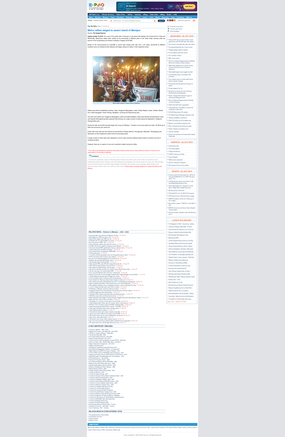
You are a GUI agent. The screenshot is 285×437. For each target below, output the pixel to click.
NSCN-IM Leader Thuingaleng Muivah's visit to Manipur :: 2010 (106, 356)
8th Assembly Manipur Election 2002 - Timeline (102, 404)
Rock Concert (97, 430)
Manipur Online (93, 420)
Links (151, 17)
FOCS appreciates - (98, 253)
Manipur (105, 17)
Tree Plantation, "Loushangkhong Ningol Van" (181, 254)
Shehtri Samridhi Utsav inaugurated (178, 105)
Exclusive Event (141, 427)
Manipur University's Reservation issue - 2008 (102, 363)
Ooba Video (154, 14)
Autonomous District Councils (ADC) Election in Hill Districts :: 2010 (108, 354)
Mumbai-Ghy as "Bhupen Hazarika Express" (181, 285)
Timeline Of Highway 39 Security (98, 401)
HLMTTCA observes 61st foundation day (180, 120)
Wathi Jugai (117, 430)
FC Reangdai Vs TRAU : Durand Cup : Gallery (181, 224)
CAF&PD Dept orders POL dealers (178, 112)
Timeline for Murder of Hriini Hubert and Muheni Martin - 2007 (106, 376)
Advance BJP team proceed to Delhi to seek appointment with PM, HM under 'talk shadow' (181, 40)
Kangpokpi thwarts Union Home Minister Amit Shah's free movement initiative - (114, 290)
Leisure (144, 17)
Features (129, 17)
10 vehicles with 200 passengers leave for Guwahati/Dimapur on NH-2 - (112, 255)
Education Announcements (123, 427)
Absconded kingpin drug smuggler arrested (180, 72)
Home (99, 26)
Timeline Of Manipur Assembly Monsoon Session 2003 (104, 393)
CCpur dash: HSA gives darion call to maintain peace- (107, 308)
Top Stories (109, 430)
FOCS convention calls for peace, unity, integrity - (106, 257)
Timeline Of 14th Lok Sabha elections (99, 388)
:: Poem (174, 279)
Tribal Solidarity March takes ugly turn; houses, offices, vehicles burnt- (112, 303)
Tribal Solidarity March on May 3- (102, 310)
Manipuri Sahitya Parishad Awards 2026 (180, 232)
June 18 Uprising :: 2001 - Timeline (99, 408)
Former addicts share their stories (178, 52)
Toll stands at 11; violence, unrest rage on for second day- (108, 301)
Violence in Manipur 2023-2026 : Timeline (180, 227)
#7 (177, 268)
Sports (90, 430)
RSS (103, 430)
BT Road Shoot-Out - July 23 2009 (98, 358)
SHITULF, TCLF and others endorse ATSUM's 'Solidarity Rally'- (110, 305)
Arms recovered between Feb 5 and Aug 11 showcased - (108, 273)
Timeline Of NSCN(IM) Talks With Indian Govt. (102, 399)
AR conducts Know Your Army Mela (179, 165)
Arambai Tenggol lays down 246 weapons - (104, 292)
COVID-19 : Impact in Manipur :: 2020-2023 (101, 333)
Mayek (157, 17)
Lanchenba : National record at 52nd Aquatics (181, 296)
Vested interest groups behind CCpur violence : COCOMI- (108, 306)
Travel (113, 17)
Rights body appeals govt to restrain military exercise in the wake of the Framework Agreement (181, 67)
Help (125, 435)
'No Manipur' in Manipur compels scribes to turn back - (107, 289)
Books (169, 14)
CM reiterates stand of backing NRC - (103, 262)
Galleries (137, 17)
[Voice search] (154, 21)
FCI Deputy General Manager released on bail (181, 115)
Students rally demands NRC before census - (105, 260)
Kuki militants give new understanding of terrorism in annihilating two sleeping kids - (115, 281)
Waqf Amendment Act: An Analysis (178, 290)
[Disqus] (126, 199)
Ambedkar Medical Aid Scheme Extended (180, 243)
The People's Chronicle (95, 416)
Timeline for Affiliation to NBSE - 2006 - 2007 (101, 379)
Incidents (162, 427)
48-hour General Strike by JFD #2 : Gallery (180, 246)
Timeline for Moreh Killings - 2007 (98, 374)
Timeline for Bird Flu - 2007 (96, 372)
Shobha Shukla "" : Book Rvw (181, 257)
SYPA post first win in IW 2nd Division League (181, 196)
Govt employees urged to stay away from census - (106, 244)
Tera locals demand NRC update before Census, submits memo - (110, 248)
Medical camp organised (175, 160)
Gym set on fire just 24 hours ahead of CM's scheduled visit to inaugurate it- (113, 321)
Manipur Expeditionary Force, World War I (180, 288)
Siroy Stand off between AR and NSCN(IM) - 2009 (103, 361)
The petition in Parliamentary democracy (180, 299)
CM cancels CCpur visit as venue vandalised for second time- (109, 315)
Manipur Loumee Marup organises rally (179, 123)
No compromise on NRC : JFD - (101, 242)
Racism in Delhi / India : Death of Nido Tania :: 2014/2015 (105, 342)
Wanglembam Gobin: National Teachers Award (182, 277)
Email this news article (176, 26)
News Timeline (182, 427)
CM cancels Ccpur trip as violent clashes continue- (106, 319)
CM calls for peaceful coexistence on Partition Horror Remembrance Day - (113, 269)
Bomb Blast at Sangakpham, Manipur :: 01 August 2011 (104, 349)
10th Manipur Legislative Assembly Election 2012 (103, 347)
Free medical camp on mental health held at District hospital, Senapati (181, 80)
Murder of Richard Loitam (96, 345)
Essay (133, 427)
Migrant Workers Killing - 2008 (97, 369)
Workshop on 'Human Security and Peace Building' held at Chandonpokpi (180, 92)
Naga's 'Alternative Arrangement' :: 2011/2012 (101, 344)
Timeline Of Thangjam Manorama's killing (101, 386)
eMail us (189, 17)
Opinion (195, 427)
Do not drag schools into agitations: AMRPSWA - (106, 251)
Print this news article (176, 29)
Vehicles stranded (174, 131)
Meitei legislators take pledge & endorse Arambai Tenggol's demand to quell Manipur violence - (119, 297)
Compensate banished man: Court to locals (180, 47)
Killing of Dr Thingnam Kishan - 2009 (99, 360)
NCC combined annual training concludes (180, 126)
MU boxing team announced (176, 190)
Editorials (111, 427)
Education (120, 17)
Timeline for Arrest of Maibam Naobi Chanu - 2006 (103, 383)
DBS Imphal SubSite (93, 427)
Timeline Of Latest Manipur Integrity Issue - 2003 (102, 392)
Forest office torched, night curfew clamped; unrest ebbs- (108, 312)
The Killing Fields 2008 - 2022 (97, 335)
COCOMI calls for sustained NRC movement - (105, 241)
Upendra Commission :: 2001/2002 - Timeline (101, 406)
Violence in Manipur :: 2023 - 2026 (98, 329)
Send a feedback (174, 31)
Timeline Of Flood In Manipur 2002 (98, 402)
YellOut (129, 14)
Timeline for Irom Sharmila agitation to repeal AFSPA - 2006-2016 (107, 340)
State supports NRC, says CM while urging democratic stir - (109, 264)
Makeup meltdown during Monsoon (178, 260)
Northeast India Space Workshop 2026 (179, 274)
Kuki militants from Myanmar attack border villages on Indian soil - (111, 280)
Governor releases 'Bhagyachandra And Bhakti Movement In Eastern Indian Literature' (182, 62)
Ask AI (161, 21)
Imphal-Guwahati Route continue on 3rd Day (181, 240)
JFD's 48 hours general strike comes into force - (106, 265)
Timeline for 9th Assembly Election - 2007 (101, 377)
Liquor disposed (173, 157)
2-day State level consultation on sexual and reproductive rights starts (181, 108)
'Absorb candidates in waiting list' (178, 118)
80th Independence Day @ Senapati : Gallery (181, 293)
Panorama (165, 17)
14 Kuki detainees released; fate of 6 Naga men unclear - (108, 276)
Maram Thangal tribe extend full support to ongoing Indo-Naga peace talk (180, 96)
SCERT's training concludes (176, 154)
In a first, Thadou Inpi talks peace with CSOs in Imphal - (108, 287)
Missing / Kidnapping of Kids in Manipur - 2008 (102, 367)
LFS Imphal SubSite (171, 427)
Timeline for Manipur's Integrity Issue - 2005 (101, 385)
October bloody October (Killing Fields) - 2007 (102, 370)
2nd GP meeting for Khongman (177, 162)
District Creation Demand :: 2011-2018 (99, 338)
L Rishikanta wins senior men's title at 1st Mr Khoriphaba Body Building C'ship (181, 182)
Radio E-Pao (120, 14)
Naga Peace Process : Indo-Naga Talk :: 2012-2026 (103, 331)
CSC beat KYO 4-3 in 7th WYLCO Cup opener (181, 193)
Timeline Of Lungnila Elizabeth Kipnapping (101, 390)
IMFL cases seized (174, 58)
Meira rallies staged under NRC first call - (104, 239)
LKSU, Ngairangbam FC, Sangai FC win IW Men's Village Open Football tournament (181, 186)
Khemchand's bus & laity (175, 282)
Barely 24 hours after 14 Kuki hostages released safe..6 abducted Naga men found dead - (117, 274)
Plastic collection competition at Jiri (178, 129)
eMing (162, 14)
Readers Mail (104, 427)
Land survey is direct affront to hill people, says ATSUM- (108, 313)
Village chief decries (174, 151)
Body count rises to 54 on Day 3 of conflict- (104, 299)
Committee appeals (174, 148)
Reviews (98, 17)
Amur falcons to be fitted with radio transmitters (182, 44)
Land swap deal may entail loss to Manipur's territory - (107, 235)
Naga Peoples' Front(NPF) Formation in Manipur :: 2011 (104, 351)
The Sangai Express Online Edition (99, 415)
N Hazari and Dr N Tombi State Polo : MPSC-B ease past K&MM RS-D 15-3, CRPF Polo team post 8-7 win (182, 176)
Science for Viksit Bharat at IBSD (178, 263)
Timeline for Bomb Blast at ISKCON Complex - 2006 (103, 381)
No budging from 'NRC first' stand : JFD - (103, 237)
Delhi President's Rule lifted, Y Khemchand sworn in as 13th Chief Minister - (113, 283)
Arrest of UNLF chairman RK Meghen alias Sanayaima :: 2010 (106, 352)
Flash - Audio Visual (152, 427)
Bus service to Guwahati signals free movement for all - (108, 258)
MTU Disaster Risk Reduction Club (178, 235)
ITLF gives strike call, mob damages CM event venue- (107, 322)
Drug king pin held (174, 146)
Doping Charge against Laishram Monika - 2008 (102, 365)
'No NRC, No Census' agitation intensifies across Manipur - (109, 246)
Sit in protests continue (175, 55)
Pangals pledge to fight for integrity (178, 50)
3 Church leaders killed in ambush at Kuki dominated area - (109, 278)
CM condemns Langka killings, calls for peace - (105, 267)
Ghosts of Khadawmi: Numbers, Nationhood (181, 249)
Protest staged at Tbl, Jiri (176, 88)
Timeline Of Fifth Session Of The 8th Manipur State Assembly (106, 397)
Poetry (189, 427)
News (91, 17)
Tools (173, 17)
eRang (145, 14)
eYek (175, 14)
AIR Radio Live (94, 14)
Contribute (180, 17)
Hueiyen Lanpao (93, 418)
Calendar (138, 14)
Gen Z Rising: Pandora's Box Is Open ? (179, 271)
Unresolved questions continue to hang (179, 265)
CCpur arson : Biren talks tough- (101, 317)
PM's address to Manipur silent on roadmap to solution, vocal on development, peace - (116, 285)
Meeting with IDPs (174, 238)
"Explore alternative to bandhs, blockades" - (104, 249)
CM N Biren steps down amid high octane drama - (106, 296)
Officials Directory (108, 14)
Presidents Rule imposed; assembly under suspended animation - (110, 294)
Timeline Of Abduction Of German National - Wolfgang (104, 395)
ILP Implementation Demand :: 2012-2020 (100, 336)
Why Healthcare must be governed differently (181, 252)
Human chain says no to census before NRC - (105, 271)
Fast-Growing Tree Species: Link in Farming (181, 229)
